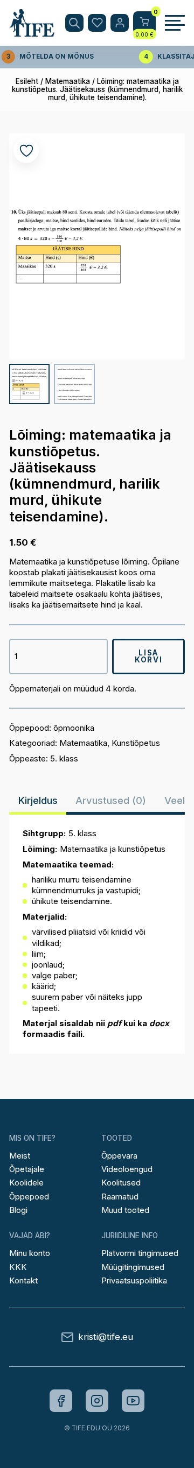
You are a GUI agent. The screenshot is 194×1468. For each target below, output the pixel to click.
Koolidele (26, 1182)
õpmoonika (73, 728)
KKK (18, 1267)
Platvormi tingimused (139, 1253)
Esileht (27, 81)
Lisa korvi (148, 656)
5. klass (64, 758)
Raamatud (119, 1196)
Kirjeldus (38, 801)
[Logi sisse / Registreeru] (119, 23)
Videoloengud (127, 1169)
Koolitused (121, 1182)
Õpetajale (26, 1169)
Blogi (18, 1210)
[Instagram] (97, 1400)
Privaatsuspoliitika (134, 1280)
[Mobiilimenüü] (175, 23)
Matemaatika (67, 81)
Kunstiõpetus (136, 743)
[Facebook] (61, 1400)
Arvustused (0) (110, 801)
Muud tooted (125, 1210)
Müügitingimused (132, 1267)
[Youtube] (133, 1400)
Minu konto (29, 1253)
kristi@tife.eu (105, 1337)
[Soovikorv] (97, 23)
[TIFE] (31, 31)
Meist (19, 1156)
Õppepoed (29, 1196)
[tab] (38, 801)
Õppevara (119, 1156)
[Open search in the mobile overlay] (74, 23)
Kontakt (23, 1280)
